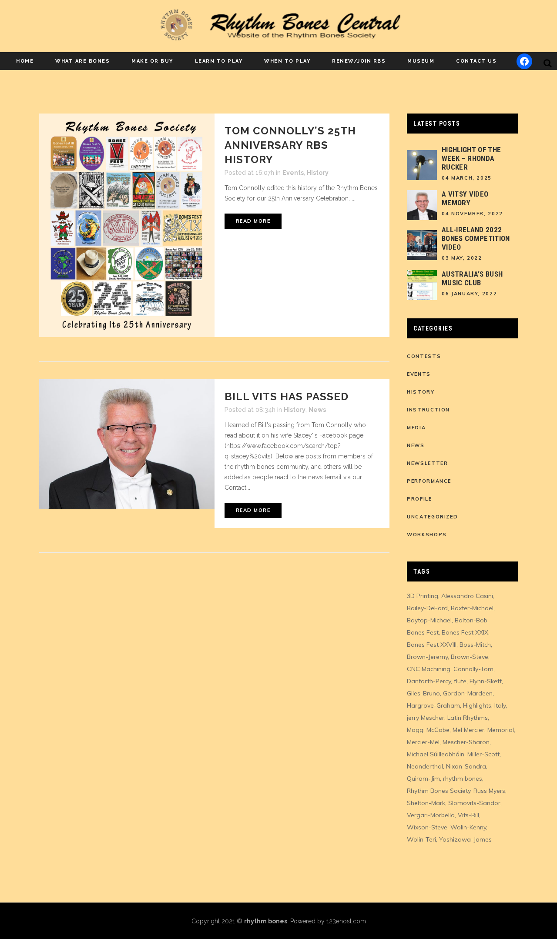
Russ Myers (489, 791)
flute (460, 681)
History (318, 172)
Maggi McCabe (428, 730)
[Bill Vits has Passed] (127, 444)
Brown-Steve (469, 657)
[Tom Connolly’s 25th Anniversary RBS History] (127, 225)
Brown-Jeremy (427, 657)
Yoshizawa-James (465, 839)
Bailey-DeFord (427, 608)
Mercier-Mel (423, 742)
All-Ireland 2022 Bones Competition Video (476, 238)
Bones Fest (423, 632)
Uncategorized (432, 517)
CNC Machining (428, 669)
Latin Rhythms (467, 718)
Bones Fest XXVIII (431, 644)
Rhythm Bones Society (438, 791)
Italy (500, 705)
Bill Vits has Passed (287, 396)
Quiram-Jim (423, 778)
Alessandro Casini (467, 596)
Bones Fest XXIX (465, 632)
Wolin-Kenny (468, 827)
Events (293, 172)
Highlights (477, 705)
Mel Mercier (468, 730)
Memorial (500, 730)
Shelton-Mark (426, 803)
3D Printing (422, 596)
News (317, 409)
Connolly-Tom (473, 669)
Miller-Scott (483, 754)
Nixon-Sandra (466, 766)
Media (416, 427)
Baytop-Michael (429, 620)
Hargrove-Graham (433, 705)
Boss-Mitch (475, 644)
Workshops (427, 534)
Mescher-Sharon (466, 742)
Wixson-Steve (427, 827)
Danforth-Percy (429, 681)
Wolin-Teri (421, 839)
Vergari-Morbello (431, 815)
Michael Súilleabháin (435, 754)
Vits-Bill (468, 815)
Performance (429, 481)
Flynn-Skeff (486, 681)
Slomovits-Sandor (474, 803)
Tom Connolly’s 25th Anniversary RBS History (290, 145)
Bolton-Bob (471, 620)
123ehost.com (346, 921)
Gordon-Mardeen (468, 693)
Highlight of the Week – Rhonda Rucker (471, 158)
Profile (419, 499)
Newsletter (427, 463)
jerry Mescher (425, 718)
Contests (424, 356)
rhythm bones (462, 778)
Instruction (428, 410)
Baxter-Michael (472, 608)
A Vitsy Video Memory (465, 198)
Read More (253, 221)
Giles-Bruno (423, 693)
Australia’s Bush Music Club (472, 278)
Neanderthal (425, 766)
